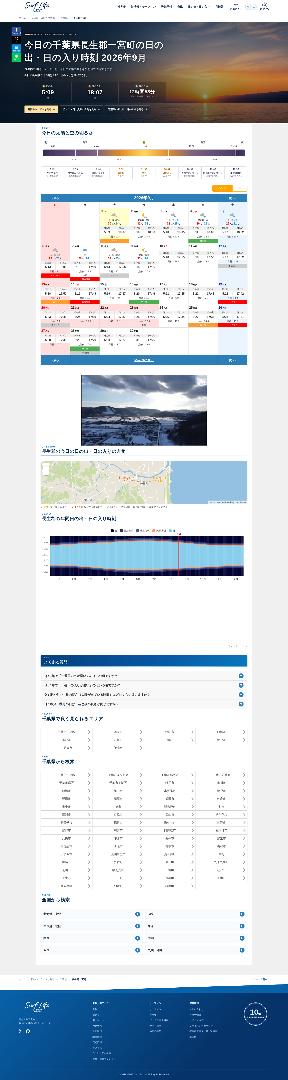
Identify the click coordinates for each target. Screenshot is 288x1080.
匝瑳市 (118, 846)
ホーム (22, 17)
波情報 (153, 1014)
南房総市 (66, 846)
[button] (92, 914)
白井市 (169, 838)
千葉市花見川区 (118, 775)
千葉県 (64, 17)
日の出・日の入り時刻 (43, 17)
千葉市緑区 (66, 782)
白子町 (118, 878)
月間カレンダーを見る (39, 109)
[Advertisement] (144, 616)
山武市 (221, 846)
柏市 (170, 740)
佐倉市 (221, 798)
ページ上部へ (261, 979)
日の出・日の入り (101, 1053)
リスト (240, 188)
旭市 (118, 806)
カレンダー (222, 188)
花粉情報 (97, 1042)
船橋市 (221, 732)
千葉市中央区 (66, 732)
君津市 (221, 822)
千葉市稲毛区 (170, 775)
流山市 (169, 814)
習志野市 (170, 806)
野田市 (66, 798)
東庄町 (169, 862)
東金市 (66, 806)
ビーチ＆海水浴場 (158, 1020)
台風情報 (97, 1031)
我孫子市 (66, 822)
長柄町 (169, 878)
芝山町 (66, 870)
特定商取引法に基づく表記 (203, 1031)
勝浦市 (118, 747)
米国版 (193, 1037)
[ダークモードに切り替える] (251, 7)
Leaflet (212, 502)
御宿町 (118, 886)
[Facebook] (28, 1031)
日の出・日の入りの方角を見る (79, 109)
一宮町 (169, 870)
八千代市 (221, 814)
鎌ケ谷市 (170, 822)
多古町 (118, 862)
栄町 (222, 854)
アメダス (97, 1048)
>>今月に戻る (144, 360)
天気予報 (97, 1025)
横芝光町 (118, 870)
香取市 (169, 846)
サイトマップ (196, 1020)
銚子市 (169, 782)
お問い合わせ (196, 1009)
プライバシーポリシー (201, 1025)
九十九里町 (221, 862)
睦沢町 (221, 870)
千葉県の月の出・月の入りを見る (125, 109)
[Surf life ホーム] (38, 7)
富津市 (66, 830)
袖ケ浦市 (221, 830)
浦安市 (118, 732)
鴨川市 (118, 822)
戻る (56, 198)
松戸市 (221, 740)
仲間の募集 (155, 1031)
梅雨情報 (97, 1037)
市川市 (118, 740)
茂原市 (118, 798)
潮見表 (96, 1014)
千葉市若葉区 (221, 775)
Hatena (16, 51)
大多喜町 (66, 886)
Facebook (16, 33)
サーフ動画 (155, 1025)
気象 (94, 1009)
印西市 (118, 838)
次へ (232, 198)
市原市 (66, 740)
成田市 (169, 798)
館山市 (169, 732)
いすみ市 (66, 854)
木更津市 (66, 747)
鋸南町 (169, 886)
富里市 (221, 838)
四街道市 (170, 830)
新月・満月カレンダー (104, 1058)
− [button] (46, 472)
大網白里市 (118, 854)
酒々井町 (170, 854)
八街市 (66, 838)
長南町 (221, 878)
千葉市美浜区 (118, 782)
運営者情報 (195, 1014)
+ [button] (46, 466)
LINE (16, 59)
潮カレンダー (99, 1020)
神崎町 (66, 862)
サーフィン (155, 1009)
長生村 (66, 878)
